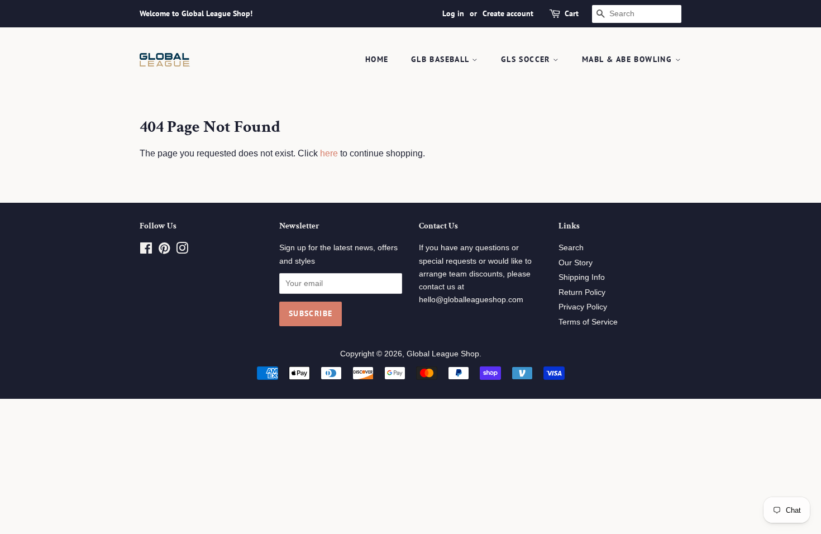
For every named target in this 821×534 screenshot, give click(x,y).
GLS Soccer (527, 59)
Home (377, 59)
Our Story (576, 263)
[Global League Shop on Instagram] (182, 250)
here (329, 153)
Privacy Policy (583, 307)
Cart (572, 13)
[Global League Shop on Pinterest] (164, 250)
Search (571, 248)
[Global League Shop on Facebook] (146, 250)
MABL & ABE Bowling (628, 59)
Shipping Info (582, 277)
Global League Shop (443, 354)
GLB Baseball (441, 59)
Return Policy (582, 292)
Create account (508, 13)
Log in (453, 13)
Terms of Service (588, 322)
